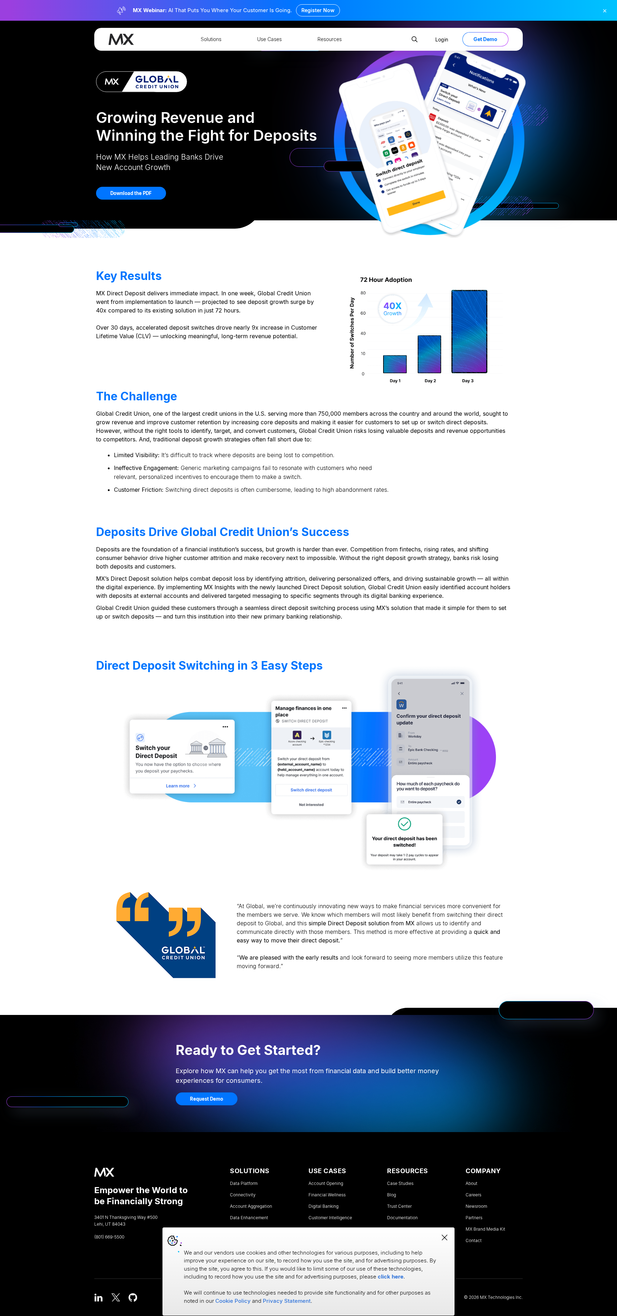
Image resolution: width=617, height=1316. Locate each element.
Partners (474, 1218)
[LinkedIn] (98, 1297)
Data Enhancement (249, 1218)
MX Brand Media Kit (485, 1229)
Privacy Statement (287, 1300)
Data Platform (243, 1183)
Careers (473, 1195)
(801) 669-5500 (109, 1237)
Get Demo (485, 39)
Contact (474, 1241)
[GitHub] (133, 1297)
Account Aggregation (251, 1206)
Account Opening (325, 1183)
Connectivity (243, 1195)
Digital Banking (323, 1206)
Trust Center (399, 1206)
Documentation (402, 1218)
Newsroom (476, 1206)
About (471, 1183)
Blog (391, 1195)
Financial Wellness (327, 1195)
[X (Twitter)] (115, 1297)
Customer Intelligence (330, 1218)
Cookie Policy (233, 1300)
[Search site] (414, 39)
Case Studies (400, 1183)
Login (441, 39)
